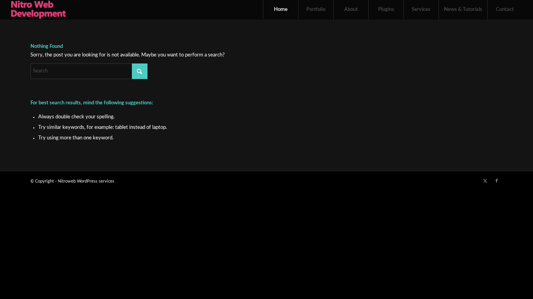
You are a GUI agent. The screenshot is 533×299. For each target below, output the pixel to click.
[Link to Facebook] (497, 181)
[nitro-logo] (38, 9)
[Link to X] (485, 181)
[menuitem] (280, 9)
